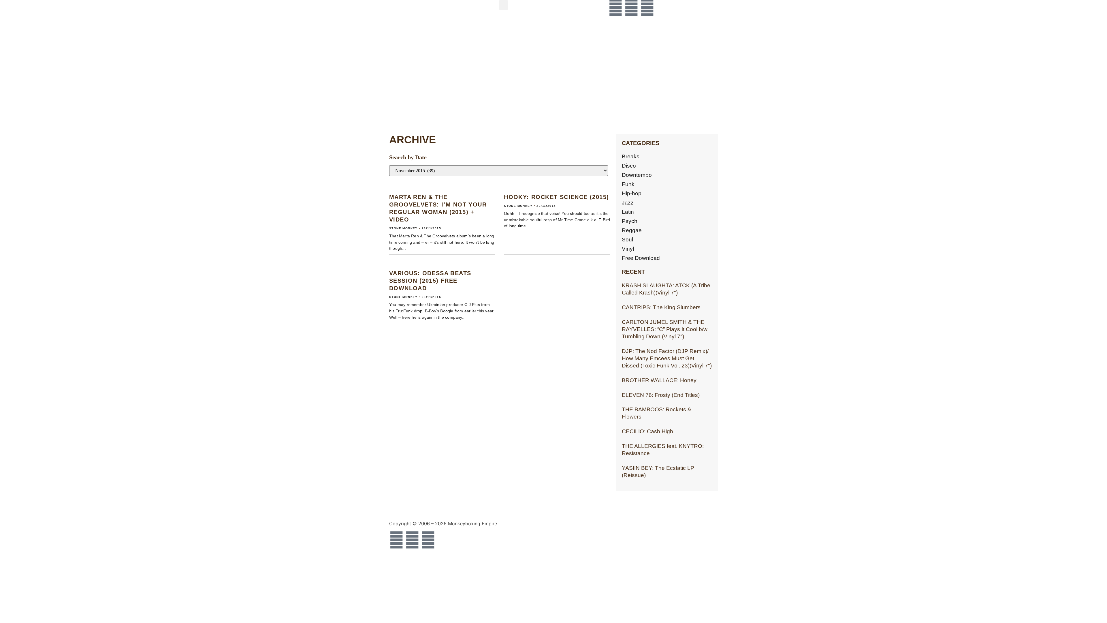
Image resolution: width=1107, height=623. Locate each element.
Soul (627, 240)
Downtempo (637, 175)
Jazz (628, 203)
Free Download (641, 258)
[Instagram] (647, 7)
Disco (629, 166)
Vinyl (628, 249)
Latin (628, 212)
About (419, 36)
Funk (628, 184)
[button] (503, 5)
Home (418, 12)
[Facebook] (615, 7)
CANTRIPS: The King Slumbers (661, 307)
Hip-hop (631, 193)
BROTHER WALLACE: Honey (659, 380)
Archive (425, 85)
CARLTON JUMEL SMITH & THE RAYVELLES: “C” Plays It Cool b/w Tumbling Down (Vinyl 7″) (664, 329)
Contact (426, 60)
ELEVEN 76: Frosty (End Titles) (661, 395)
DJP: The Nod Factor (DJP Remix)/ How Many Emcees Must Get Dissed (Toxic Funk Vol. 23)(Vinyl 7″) (667, 358)
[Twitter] (631, 7)
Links (416, 109)
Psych (629, 221)
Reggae (632, 230)
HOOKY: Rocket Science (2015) (556, 197)
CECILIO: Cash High (647, 431)
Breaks (630, 156)
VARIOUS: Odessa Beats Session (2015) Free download (430, 280)
